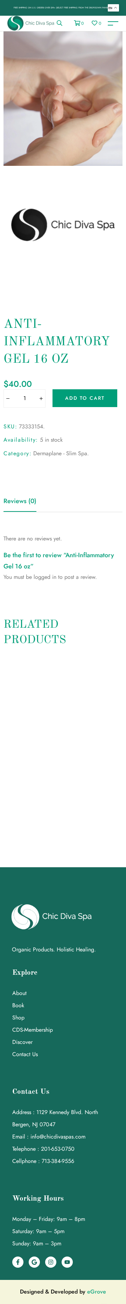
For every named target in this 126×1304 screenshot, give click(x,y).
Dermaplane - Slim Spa (60, 453)
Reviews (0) (20, 501)
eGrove (96, 1292)
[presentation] (6, 747)
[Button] (7, 398)
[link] (59, 23)
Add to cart (85, 398)
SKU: (10, 426)
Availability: (21, 440)
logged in (45, 577)
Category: (17, 453)
